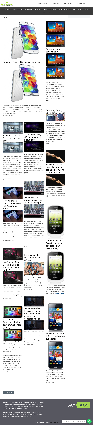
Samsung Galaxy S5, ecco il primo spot (22, 62)
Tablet (6, 371)
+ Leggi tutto (8, 392)
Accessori (53, 9)
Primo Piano (10, 115)
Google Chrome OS (64, 9)
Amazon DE (31, 337)
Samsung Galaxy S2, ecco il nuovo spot (11, 138)
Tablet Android (80, 4)
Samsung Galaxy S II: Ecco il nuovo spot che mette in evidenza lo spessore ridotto (33, 313)
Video (45, 9)
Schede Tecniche (43, 4)
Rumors (15, 9)
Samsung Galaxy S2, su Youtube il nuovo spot (32, 137)
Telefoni (7, 9)
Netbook (80, 9)
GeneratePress (54, 422)
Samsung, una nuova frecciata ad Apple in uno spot (33, 200)
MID (74, 9)
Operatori (38, 9)
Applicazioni (56, 4)
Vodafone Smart (59, 293)
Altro (6, 115)
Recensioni (46, 12)
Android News (8, 240)
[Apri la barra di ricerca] (89, 4)
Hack (86, 9)
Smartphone (68, 4)
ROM (21, 9)
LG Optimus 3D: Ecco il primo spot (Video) (33, 257)
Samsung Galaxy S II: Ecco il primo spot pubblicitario (55, 336)
